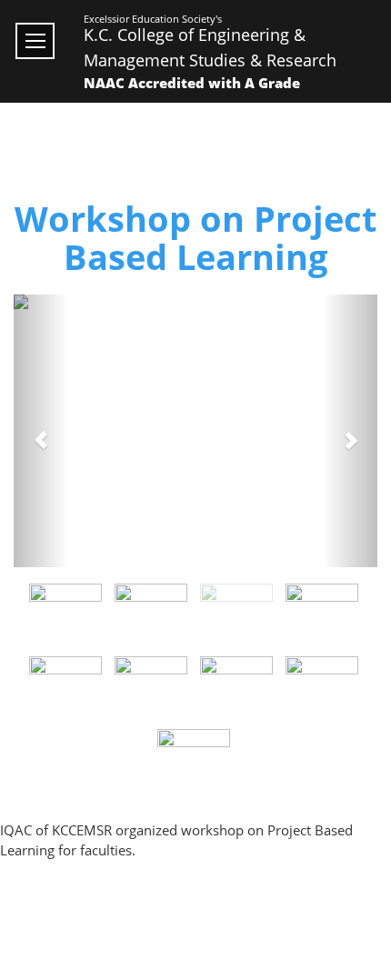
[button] (41, 431)
